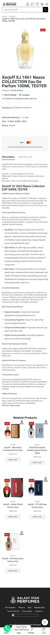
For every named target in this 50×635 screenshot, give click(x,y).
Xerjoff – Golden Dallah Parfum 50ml (13, 505)
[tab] (8, 157)
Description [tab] (8, 156)
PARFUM (13, 454)
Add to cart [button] (12, 459)
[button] (27, 4)
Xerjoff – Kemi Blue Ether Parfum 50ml (13, 559)
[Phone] (7, 628)
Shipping (6, 107)
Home (4, 16)
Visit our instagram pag (10, 405)
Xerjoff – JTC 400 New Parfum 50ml (37, 505)
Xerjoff (12, 16)
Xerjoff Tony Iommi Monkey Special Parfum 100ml (37, 450)
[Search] (45, 9)
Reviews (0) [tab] (25, 156)
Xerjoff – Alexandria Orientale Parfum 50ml (13, 448)
